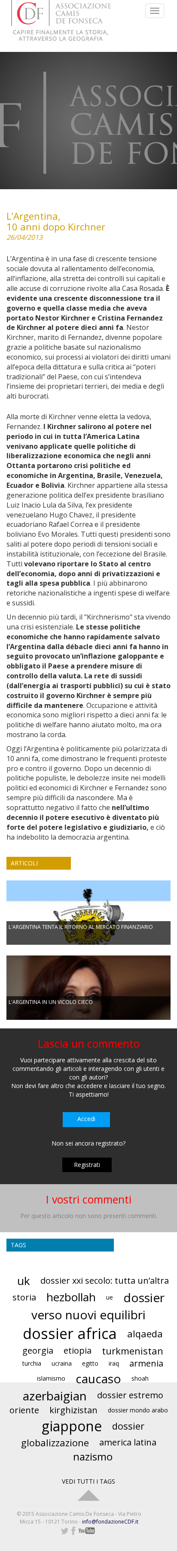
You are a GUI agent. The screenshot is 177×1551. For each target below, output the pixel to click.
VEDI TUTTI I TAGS (88, 1481)
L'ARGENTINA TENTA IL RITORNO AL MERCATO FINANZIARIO (81, 927)
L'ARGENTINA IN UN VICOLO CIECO (51, 1002)
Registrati (87, 1165)
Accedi (86, 1119)
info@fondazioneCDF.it (110, 1521)
